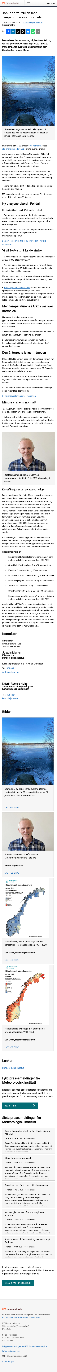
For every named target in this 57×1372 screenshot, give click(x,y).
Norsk (4, 1362)
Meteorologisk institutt (32, 23)
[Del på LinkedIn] (13, 31)
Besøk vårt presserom (18, 1283)
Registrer (10, 1105)
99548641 (12, 695)
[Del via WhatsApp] (33, 31)
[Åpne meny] (29, 3)
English (11, 1362)
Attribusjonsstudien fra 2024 (17, 287)
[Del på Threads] (23, 31)
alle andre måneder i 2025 (13, 149)
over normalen (35, 146)
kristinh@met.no (10, 698)
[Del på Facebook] (8, 31)
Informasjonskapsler (11, 1351)
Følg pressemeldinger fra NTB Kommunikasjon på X (24, 1346)
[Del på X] (18, 31)
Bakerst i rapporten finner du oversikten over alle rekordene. (24, 242)
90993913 (12, 668)
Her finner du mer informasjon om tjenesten (21, 1318)
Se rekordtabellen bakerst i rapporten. (19, 396)
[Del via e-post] (38, 31)
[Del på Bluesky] (28, 31)
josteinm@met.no (10, 672)
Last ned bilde (12, 807)
